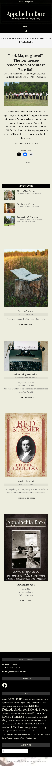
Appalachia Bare (29, 699)
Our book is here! (26, 585)
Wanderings (20, 221)
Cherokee (34, 702)
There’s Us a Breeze (26, 191)
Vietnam (9, 738)
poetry (21, 731)
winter (34, 738)
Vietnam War (17, 738)
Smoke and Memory (26, 204)
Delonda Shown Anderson (11, 713)
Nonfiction (14, 77)
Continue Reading (26, 143)
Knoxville (36, 723)
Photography (38, 219)
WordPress (42, 761)
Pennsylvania (13, 731)
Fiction (37, 206)
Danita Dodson (11, 706)
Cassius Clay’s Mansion (27, 217)
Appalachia (15, 699)
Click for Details (26, 325)
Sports (23, 77)
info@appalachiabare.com (15, 672)
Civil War (42, 702)
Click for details (26, 397)
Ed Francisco (39, 713)
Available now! (26, 481)
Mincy (44, 724)
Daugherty (20, 706)
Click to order (26, 601)
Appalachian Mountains (10, 702)
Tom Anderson (38, 734)
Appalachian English (41, 699)
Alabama (4, 699)
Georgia (39, 717)
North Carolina (14, 727)
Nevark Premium (23, 761)
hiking (44, 720)
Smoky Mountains (29, 731)
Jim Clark (17, 724)
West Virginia (26, 738)
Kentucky (26, 723)
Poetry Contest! (26, 311)
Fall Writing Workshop (26, 374)
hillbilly (4, 724)
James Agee (10, 724)
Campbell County (24, 702)
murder (4, 727)
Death (26, 706)
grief (39, 720)
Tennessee (9, 734)
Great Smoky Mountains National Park (22, 720)
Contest (4, 706)
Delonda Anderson (14, 709)
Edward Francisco (13, 716)
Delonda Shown (38, 709)
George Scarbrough (30, 717)
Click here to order (26, 498)
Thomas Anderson (23, 735)
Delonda (34, 705)
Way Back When (30, 221)
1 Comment (40, 77)
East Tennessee (26, 713)
